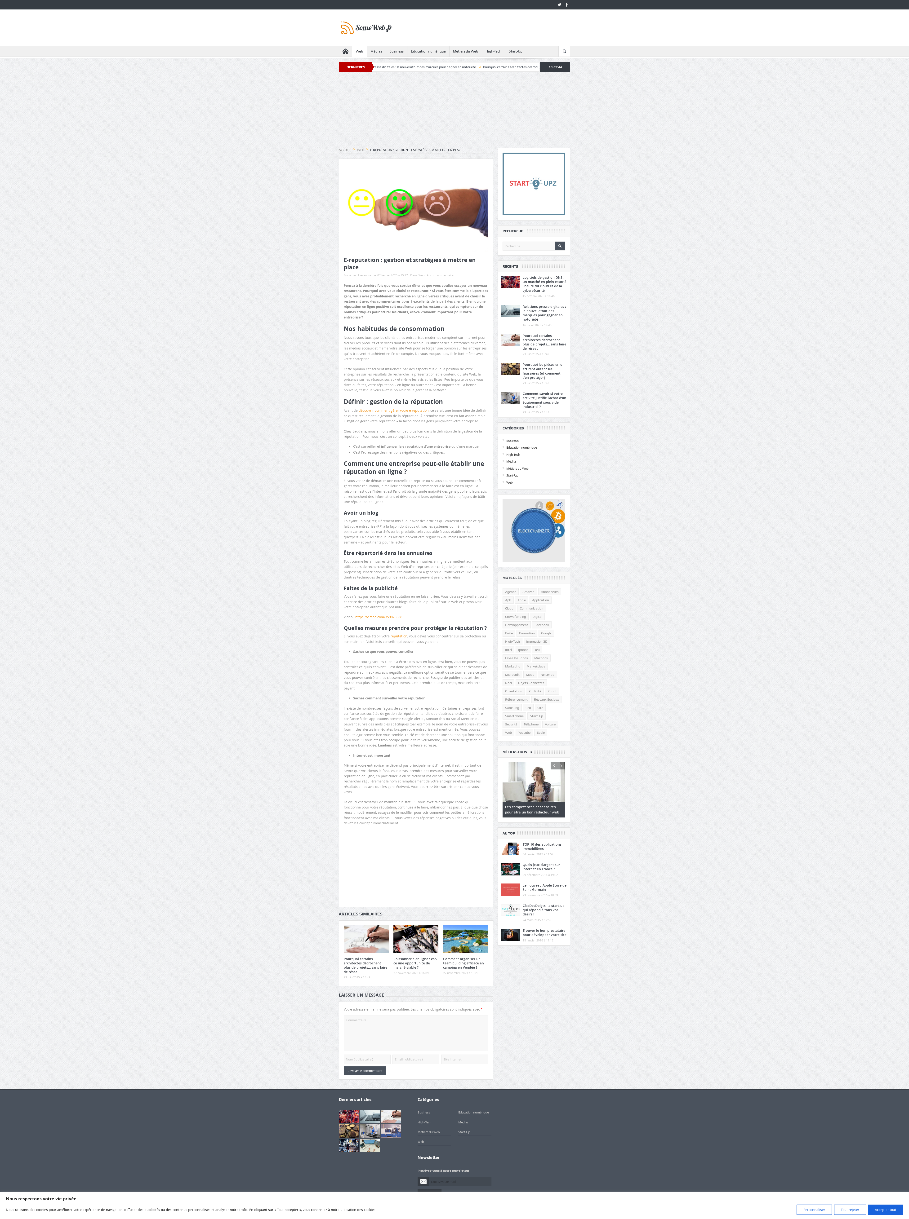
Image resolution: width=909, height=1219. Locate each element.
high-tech (512, 641)
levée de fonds (516, 658)
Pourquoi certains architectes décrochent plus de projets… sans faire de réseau (439, 67)
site (540, 708)
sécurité (511, 724)
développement (516, 625)
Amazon (528, 592)
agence (510, 592)
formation (527, 633)
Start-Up (515, 51)
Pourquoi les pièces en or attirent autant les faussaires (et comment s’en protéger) (543, 371)
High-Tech (493, 51)
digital (537, 616)
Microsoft (512, 674)
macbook (541, 658)
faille (509, 633)
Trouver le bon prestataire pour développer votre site (544, 932)
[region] (454, 1205)
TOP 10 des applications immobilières (542, 846)
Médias (376, 51)
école (541, 732)
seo (528, 708)
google (546, 633)
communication (531, 608)
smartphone (514, 716)
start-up (536, 716)
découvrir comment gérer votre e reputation (394, 410)
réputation (399, 636)
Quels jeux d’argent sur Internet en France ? (541, 866)
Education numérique (428, 51)
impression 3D (537, 641)
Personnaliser (814, 1209)
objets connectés (531, 683)
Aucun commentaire (440, 275)
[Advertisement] (484, 27)
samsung (512, 708)
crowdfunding (515, 616)
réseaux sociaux (546, 699)
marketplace (536, 666)
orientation (513, 691)
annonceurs (550, 592)
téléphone (531, 724)
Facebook (542, 625)
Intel (508, 650)
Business (396, 51)
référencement (516, 699)
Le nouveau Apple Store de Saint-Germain (544, 887)
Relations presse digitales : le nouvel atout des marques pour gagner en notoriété (544, 313)
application (540, 600)
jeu (537, 650)
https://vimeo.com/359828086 (378, 617)
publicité (535, 691)
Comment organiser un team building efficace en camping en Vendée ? (463, 963)
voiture (550, 724)
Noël (508, 683)
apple (521, 600)
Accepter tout (885, 1209)
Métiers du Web (465, 51)
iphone (523, 650)
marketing (512, 666)
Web (359, 51)
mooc (530, 674)
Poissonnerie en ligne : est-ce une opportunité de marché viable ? (415, 963)
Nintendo (547, 674)
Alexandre (364, 275)
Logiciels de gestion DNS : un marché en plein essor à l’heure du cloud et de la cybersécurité (544, 284)
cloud (509, 608)
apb (508, 600)
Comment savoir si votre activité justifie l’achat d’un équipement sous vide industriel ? (544, 400)
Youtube (524, 732)
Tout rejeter (850, 1209)
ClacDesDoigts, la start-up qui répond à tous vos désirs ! (544, 909)
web (508, 732)
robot (552, 691)
